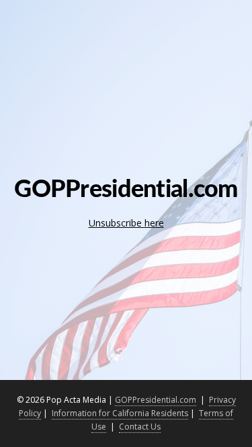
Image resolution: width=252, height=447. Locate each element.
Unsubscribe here (126, 222)
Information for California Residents (120, 413)
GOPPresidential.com (155, 399)
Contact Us (140, 426)
